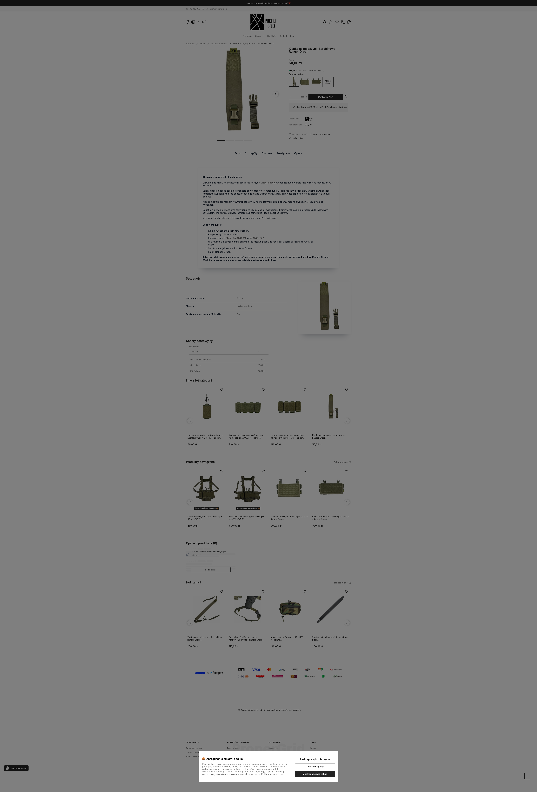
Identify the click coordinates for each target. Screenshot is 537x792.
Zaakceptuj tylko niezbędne (315, 759)
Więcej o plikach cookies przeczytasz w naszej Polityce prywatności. (247, 774)
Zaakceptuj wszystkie (315, 774)
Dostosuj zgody (315, 766)
